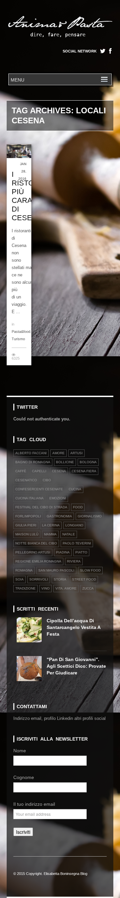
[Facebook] (110, 51)
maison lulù (26, 534)
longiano (74, 525)
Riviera (74, 561)
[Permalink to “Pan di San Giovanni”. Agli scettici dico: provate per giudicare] (32, 670)
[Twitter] (103, 51)
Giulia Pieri (25, 525)
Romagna (24, 570)
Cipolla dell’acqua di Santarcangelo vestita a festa (73, 627)
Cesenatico (26, 480)
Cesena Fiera (84, 471)
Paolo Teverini (77, 543)
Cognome (23, 777)
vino (45, 588)
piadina (63, 552)
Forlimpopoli (28, 516)
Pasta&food (21, 332)
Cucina (75, 489)
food (78, 507)
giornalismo (90, 516)
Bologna (88, 462)
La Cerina (51, 525)
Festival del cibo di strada (41, 507)
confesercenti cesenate (39, 489)
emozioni (57, 498)
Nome (19, 750)
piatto (81, 552)
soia (19, 579)
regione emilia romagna (38, 561)
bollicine (65, 462)
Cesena (59, 471)
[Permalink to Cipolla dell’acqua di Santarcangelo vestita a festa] (32, 632)
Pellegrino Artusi (32, 552)
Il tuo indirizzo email (34, 804)
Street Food (84, 579)
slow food (90, 570)
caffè (20, 471)
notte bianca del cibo (36, 543)
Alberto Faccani (31, 453)
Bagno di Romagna (32, 462)
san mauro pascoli (56, 570)
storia (60, 579)
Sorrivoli (38, 579)
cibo (47, 480)
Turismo (18, 339)
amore (58, 453)
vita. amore (66, 588)
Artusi (76, 453)
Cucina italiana (29, 498)
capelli (39, 471)
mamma (50, 534)
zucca (88, 588)
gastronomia (59, 516)
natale (68, 534)
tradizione (25, 588)
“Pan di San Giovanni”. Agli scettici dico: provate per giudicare (76, 666)
